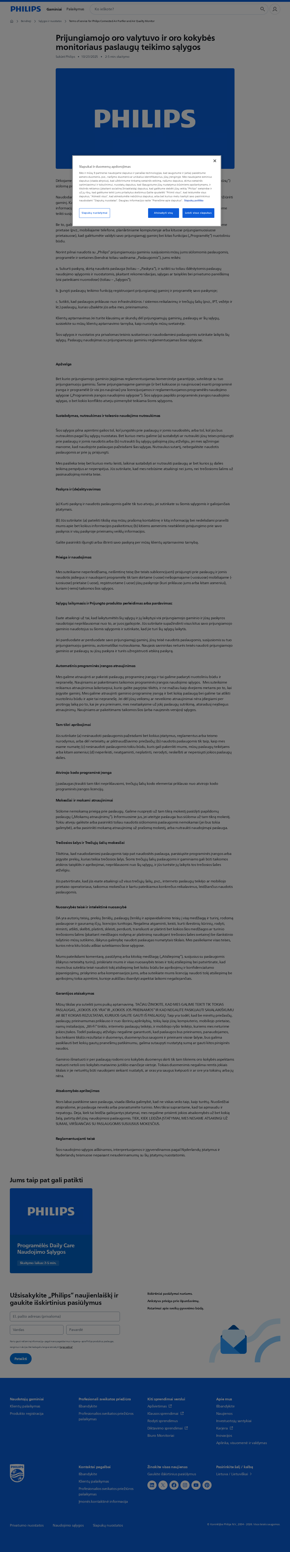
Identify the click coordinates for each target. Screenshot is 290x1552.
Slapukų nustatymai (95, 213)
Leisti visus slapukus (198, 213)
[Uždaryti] (215, 161)
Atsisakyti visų (163, 213)
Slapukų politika (193, 200)
